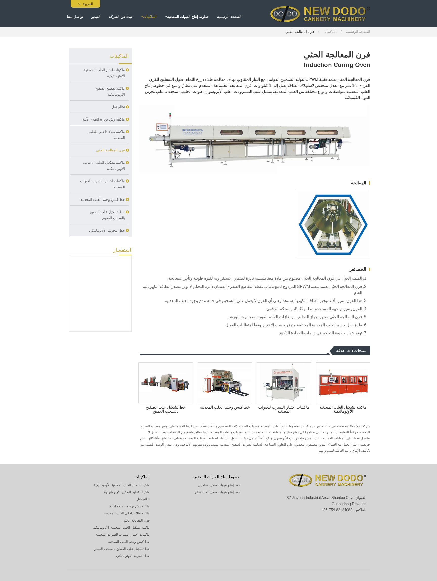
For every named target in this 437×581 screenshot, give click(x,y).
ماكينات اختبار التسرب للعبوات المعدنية (284, 409)
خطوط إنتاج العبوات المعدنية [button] (188, 16)
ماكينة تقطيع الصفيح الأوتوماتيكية (110, 91)
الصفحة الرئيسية (229, 16)
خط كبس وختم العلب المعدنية (225, 407)
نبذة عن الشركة (120, 16)
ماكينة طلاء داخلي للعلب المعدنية (107, 135)
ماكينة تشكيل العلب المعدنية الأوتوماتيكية (343, 409)
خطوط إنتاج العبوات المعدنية (216, 477)
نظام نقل (118, 107)
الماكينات (330, 32)
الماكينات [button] (149, 16)
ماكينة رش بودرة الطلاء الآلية (103, 119)
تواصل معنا (75, 16)
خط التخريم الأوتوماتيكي (107, 230)
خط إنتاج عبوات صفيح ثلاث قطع (217, 492)
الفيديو (96, 16)
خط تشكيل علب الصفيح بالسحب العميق (166, 409)
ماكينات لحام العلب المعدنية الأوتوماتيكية (104, 73)
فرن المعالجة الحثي (110, 150)
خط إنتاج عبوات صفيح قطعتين (219, 485)
